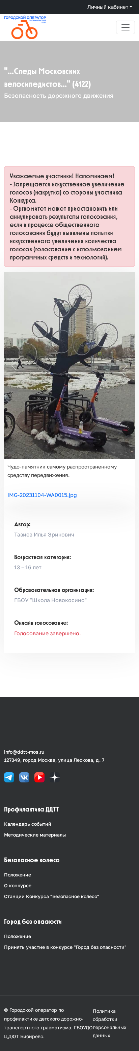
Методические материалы (35, 835)
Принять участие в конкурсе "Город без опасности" (65, 947)
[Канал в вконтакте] (24, 777)
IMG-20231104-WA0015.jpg (42, 495)
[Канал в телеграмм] (9, 777)
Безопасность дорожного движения (58, 95)
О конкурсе (17, 885)
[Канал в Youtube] (39, 777)
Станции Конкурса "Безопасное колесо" (51, 896)
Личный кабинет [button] (107, 7)
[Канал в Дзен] (55, 777)
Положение (17, 874)
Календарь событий (27, 824)
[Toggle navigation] (125, 27)
